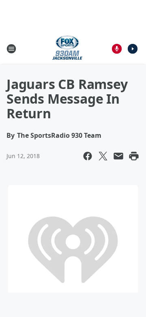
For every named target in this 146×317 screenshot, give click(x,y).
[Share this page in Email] (118, 156)
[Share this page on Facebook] (87, 156)
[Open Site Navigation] (11, 49)
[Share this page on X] (103, 156)
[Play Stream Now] (132, 49)
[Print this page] (134, 156)
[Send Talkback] (117, 49)
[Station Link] (67, 48)
